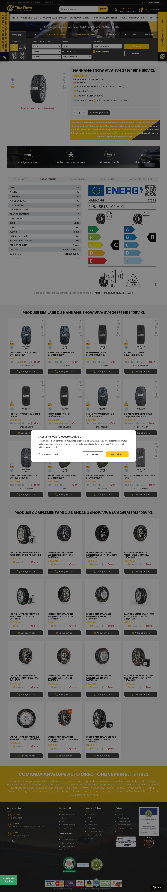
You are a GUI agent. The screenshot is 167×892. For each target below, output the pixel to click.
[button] (48, 454)
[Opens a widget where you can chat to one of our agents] (157, 887)
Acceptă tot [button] (117, 454)
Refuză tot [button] (93, 454)
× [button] (131, 433)
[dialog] (83, 446)
